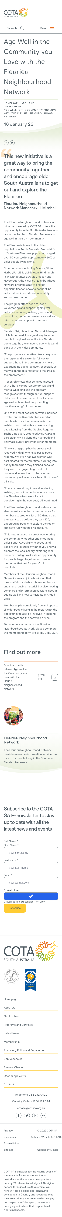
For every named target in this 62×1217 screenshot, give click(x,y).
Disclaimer (10, 1137)
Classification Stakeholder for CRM (24, 901)
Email (8, 875)
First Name (11, 845)
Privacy (8, 1130)
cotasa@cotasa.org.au (31, 1108)
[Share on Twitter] (12, 142)
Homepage (11, 103)
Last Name (11, 860)
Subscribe (15, 908)
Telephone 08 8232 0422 (31, 1094)
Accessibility (11, 1143)
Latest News (12, 106)
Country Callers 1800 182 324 (31, 1101)
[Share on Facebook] (6, 142)
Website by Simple (47, 1149)
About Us (27, 103)
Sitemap (9, 1149)
